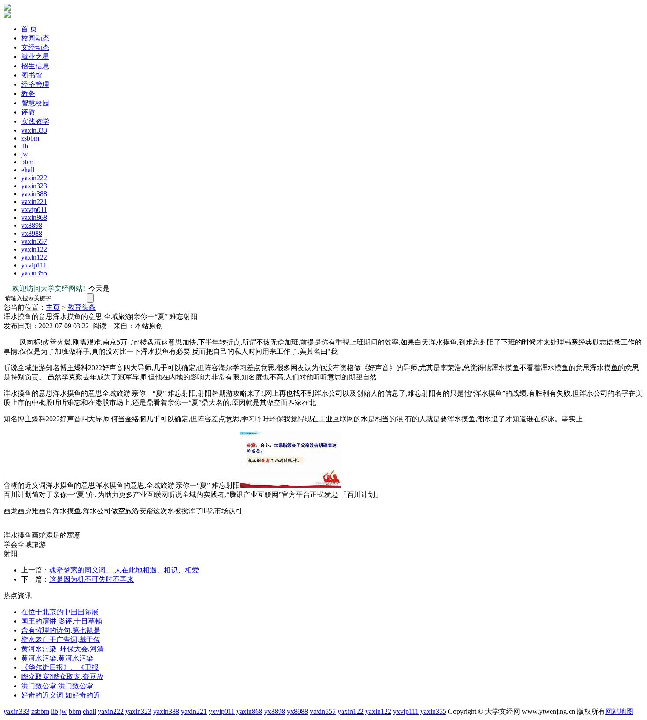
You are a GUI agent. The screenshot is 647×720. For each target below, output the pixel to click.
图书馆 (31, 75)
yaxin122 (34, 249)
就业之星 (35, 56)
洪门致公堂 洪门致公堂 (57, 686)
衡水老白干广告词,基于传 (60, 639)
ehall (27, 170)
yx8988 (31, 233)
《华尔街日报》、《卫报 (60, 667)
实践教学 (35, 121)
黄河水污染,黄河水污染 (57, 658)
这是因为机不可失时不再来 (91, 579)
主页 (53, 307)
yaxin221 (34, 201)
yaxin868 (34, 217)
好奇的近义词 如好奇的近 (60, 695)
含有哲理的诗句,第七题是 (60, 630)
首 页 (29, 29)
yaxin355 (34, 273)
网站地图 (619, 711)
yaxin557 (34, 241)
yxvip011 (34, 209)
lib (24, 146)
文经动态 (35, 47)
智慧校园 (35, 103)
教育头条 (81, 307)
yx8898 (31, 225)
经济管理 (35, 84)
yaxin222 (34, 178)
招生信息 (35, 66)
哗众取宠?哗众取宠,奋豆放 (62, 676)
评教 (28, 112)
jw (24, 154)
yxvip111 (34, 265)
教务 (28, 93)
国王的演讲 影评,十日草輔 (61, 621)
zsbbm (30, 138)
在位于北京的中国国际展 (60, 612)
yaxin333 (34, 130)
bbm (27, 162)
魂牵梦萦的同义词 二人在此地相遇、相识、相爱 (124, 570)
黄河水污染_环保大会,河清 (62, 649)
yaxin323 (34, 185)
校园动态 (35, 38)
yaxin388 (34, 193)
